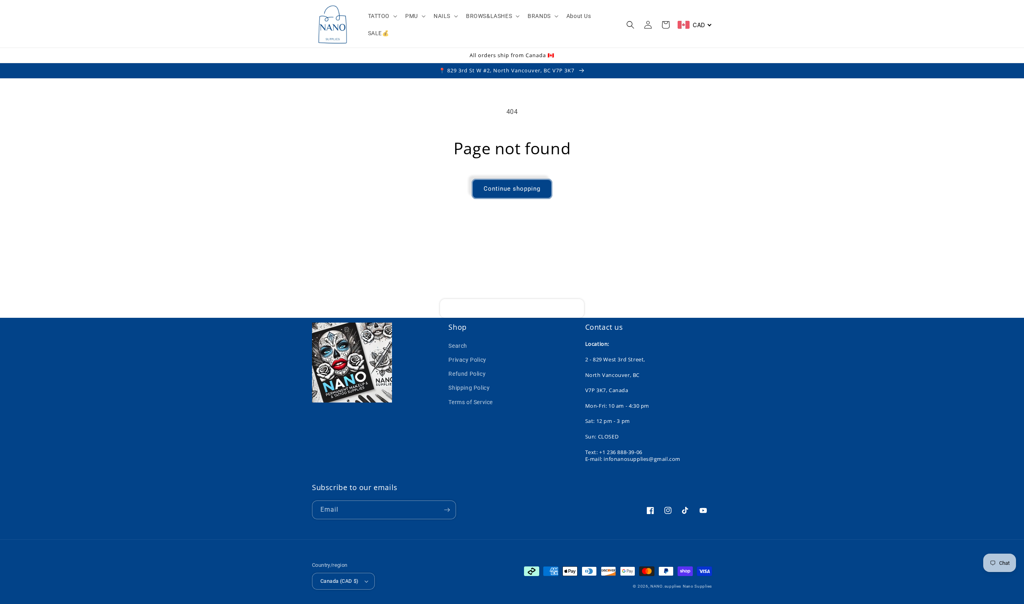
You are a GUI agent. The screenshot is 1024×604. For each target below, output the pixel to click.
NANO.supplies (665, 586)
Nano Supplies (697, 586)
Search (457, 346)
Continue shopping (512, 188)
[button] (382, 16)
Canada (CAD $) (339, 581)
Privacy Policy (467, 360)
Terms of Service (470, 402)
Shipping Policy (469, 388)
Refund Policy (467, 374)
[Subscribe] (575, 308)
